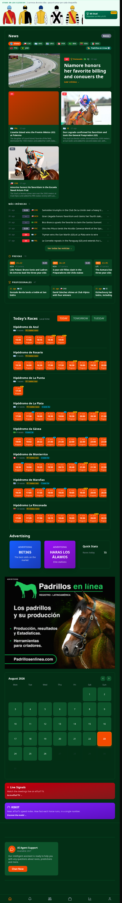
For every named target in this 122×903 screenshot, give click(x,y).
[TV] (70, 898)
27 (60, 753)
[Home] (10, 898)
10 (15, 723)
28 (74, 753)
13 (60, 723)
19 (45, 738)
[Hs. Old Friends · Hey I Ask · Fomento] (57, 15)
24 (15, 753)
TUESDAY (99, 318)
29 (89, 753)
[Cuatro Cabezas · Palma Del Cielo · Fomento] (25, 15)
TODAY (63, 318)
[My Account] (110, 898)
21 (74, 738)
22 (89, 738)
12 (45, 723)
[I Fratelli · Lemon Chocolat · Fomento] (9, 15)
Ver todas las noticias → (60, 248)
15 (89, 723)
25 (30, 753)
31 (15, 768)
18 (30, 738)
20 (60, 738)
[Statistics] (90, 898)
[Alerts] (30, 898)
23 (104, 738)
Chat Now (18, 869)
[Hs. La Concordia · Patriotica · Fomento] (41, 15)
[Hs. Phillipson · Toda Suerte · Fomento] (72, 15)
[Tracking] (50, 898)
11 (30, 723)
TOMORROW (80, 318)
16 (104, 723)
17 (15, 738)
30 (104, 753)
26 (45, 753)
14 (74, 723)
